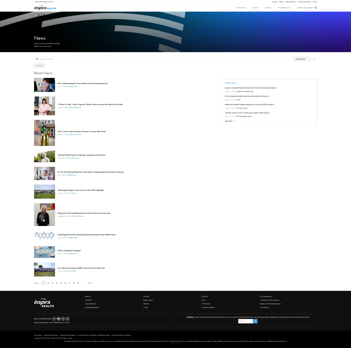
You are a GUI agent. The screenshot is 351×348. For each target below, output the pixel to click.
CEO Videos (72, 193)
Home (35, 15)
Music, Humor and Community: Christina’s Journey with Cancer (44, 133)
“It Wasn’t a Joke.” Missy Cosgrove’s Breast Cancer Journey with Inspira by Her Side (44, 105)
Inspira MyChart (290, 2)
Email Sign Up (264, 307)
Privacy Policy (38, 335)
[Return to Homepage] (45, 7)
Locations (268, 7)
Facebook (54, 319)
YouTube (58, 319)
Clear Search (39, 65)
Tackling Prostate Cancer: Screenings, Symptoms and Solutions (44, 156)
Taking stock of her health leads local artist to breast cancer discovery (44, 214)
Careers (274, 2)
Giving (315, 2)
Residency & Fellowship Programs (270, 304)
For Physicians (206, 304)
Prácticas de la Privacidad (51, 335)
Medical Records (90, 304)
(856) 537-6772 (175, 343)
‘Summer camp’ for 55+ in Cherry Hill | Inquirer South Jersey (247, 113)
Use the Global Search (316, 7)
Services (255, 7)
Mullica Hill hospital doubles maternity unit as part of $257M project (249, 104)
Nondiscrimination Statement (68, 335)
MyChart (146, 296)
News (203, 300)
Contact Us (88, 300)
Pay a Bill (204, 296)
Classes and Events (304, 2)
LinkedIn (67, 319)
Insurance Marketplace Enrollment (121, 335)
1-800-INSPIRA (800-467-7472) (43, 2)
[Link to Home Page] (59, 302)
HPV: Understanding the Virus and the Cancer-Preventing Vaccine (44, 85)
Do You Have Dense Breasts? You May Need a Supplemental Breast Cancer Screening (44, 173)
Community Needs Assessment (269, 300)
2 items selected (300, 59)
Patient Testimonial (75, 107)
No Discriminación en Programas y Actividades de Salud (93, 335)
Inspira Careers (148, 300)
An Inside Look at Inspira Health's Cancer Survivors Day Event (44, 269)
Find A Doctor (241, 7)
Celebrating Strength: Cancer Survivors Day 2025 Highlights (44, 192)
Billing (281, 2)
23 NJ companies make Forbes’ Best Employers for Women (247, 96)
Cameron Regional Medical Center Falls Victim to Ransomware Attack (250, 88)
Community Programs (208, 307)
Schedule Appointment (305, 7)
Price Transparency (266, 296)
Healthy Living (72, 86)
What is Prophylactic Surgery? (44, 252)
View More (229, 121)
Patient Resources (284, 7)
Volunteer (146, 304)
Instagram (63, 319)
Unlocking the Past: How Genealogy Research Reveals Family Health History (44, 236)
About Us (88, 296)
